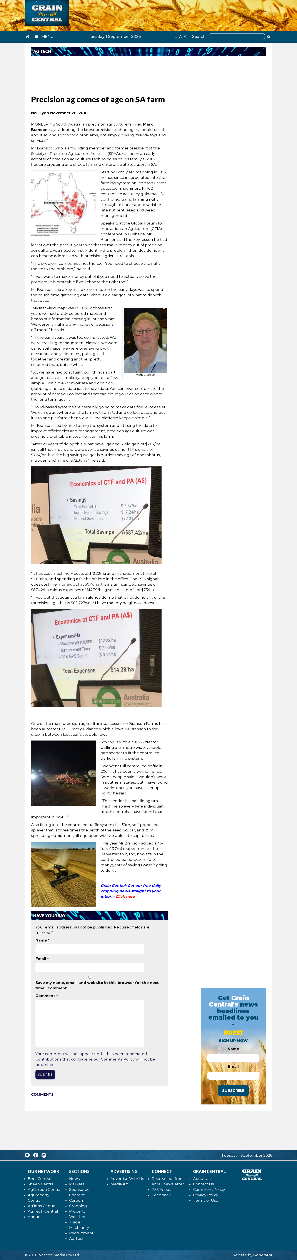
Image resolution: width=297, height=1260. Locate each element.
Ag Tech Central (43, 1211)
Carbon (76, 1200)
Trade (74, 1222)
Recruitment (81, 1233)
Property (77, 1211)
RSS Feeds (161, 1189)
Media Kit (119, 1184)
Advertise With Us (127, 1178)
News (74, 1178)
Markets (76, 1184)
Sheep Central (41, 1184)
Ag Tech (77, 1238)
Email (42, 959)
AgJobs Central (42, 1206)
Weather (77, 1217)
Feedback (161, 1195)
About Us (36, 1217)
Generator (262, 1255)
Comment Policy (209, 1189)
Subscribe (233, 1090)
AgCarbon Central (45, 1189)
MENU (47, 36)
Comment (46, 996)
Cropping (78, 1206)
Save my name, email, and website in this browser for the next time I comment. (97, 985)
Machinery (79, 1227)
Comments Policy (118, 1059)
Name (42, 940)
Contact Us (203, 1184)
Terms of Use (205, 1200)
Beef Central (39, 1178)
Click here (125, 896)
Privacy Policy (205, 1195)
